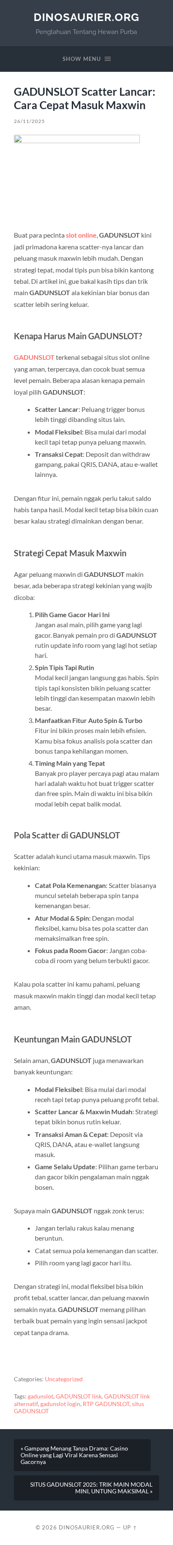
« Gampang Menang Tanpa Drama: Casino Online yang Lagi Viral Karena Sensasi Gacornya (74, 1455)
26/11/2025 (29, 121)
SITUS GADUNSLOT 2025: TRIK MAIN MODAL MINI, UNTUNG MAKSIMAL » (91, 1488)
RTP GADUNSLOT (106, 1404)
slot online (81, 235)
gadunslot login (60, 1404)
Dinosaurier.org (86, 17)
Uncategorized (64, 1379)
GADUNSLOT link (79, 1396)
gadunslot (40, 1396)
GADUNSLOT (34, 357)
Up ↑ (130, 1527)
